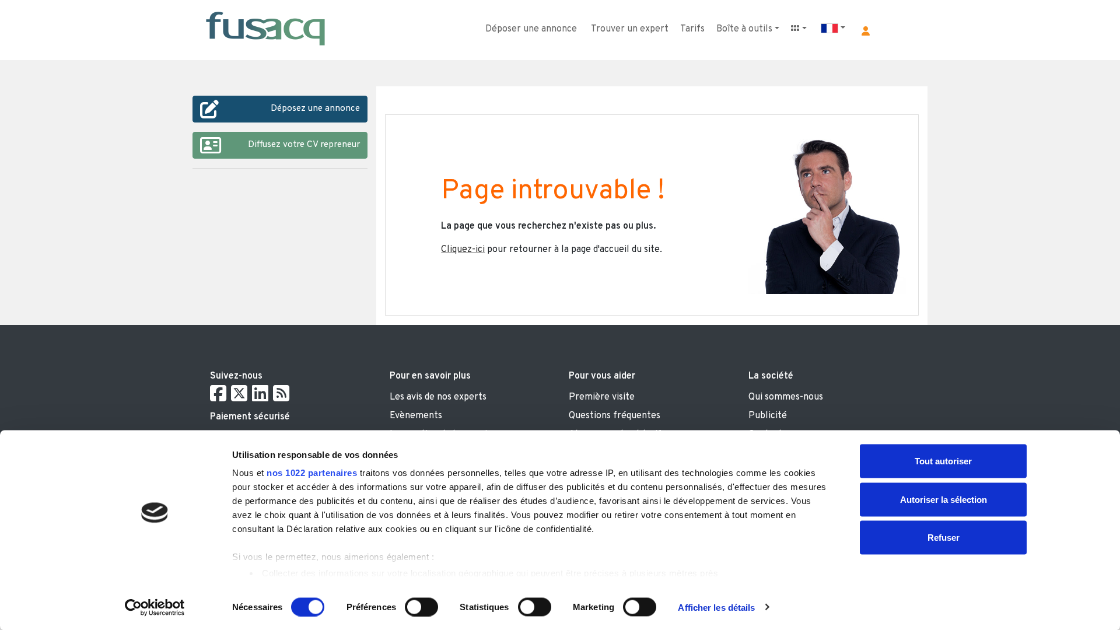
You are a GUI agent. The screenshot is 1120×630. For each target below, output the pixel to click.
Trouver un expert (629, 29)
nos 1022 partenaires (312, 473)
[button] (866, 31)
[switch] (421, 606)
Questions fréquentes (614, 416)
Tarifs (692, 29)
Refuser (944, 537)
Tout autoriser (943, 461)
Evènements (416, 416)
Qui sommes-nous (785, 397)
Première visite (602, 397)
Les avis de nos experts (438, 397)
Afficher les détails (716, 607)
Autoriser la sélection (943, 499)
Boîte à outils (744, 29)
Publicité (767, 416)
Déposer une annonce (531, 29)
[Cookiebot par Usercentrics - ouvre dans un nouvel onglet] (155, 607)
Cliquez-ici (463, 250)
